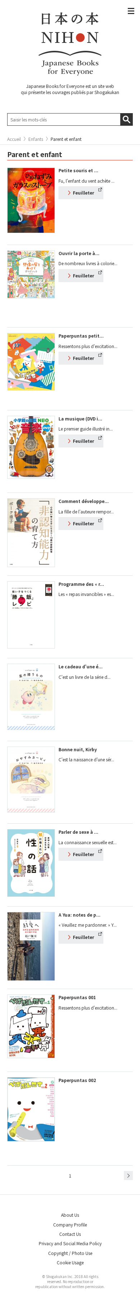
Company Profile (70, 1224)
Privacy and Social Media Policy (70, 1243)
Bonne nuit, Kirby (78, 749)
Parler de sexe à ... (78, 832)
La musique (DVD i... (80, 418)
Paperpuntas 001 (77, 997)
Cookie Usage (70, 1262)
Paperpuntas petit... (81, 336)
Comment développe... (84, 501)
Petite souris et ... (78, 170)
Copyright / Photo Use (70, 1253)
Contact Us (70, 1234)
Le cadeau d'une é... (81, 666)
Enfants (35, 139)
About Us (70, 1215)
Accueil (14, 139)
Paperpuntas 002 (77, 1080)
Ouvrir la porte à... (79, 253)
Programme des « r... (81, 584)
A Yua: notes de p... (80, 915)
